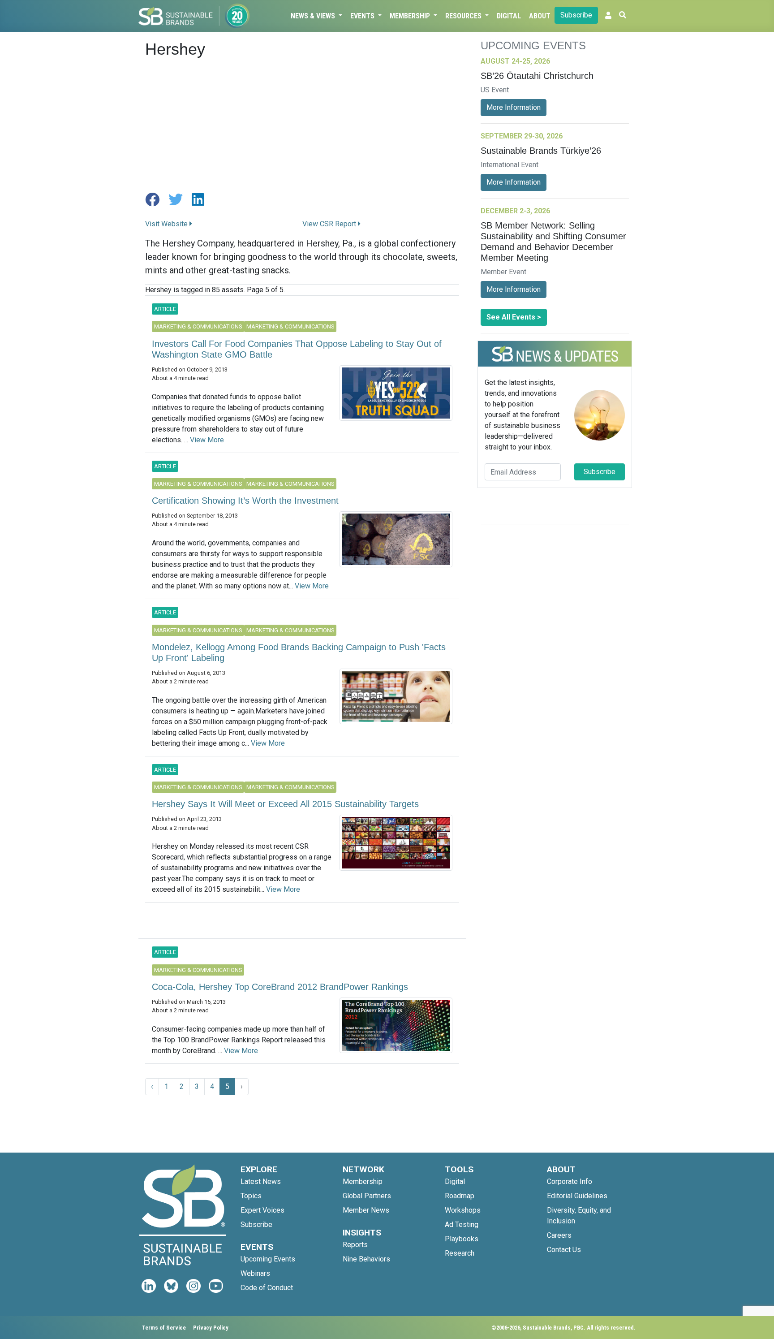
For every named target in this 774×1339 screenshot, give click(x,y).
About (539, 16)
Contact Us (564, 1249)
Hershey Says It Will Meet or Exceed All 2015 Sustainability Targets (285, 804)
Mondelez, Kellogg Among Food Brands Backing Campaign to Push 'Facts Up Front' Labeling (299, 652)
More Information (513, 107)
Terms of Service (164, 1327)
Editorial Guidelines (577, 1196)
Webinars (255, 1273)
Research (459, 1253)
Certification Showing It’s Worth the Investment (245, 500)
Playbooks (461, 1239)
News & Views (314, 16)
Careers (559, 1235)
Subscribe (576, 15)
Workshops (463, 1210)
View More (207, 440)
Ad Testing (461, 1224)
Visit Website (167, 224)
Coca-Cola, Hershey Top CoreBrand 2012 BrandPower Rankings (280, 987)
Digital (509, 16)
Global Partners (367, 1196)
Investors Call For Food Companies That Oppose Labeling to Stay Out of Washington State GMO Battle (297, 349)
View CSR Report (330, 224)
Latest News (261, 1181)
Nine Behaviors (366, 1259)
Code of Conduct (267, 1287)
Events (363, 16)
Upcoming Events (268, 1259)
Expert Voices (262, 1210)
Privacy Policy (210, 1327)
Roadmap (459, 1196)
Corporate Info (569, 1181)
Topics (251, 1196)
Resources (464, 16)
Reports (355, 1244)
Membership (411, 16)
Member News (366, 1210)
